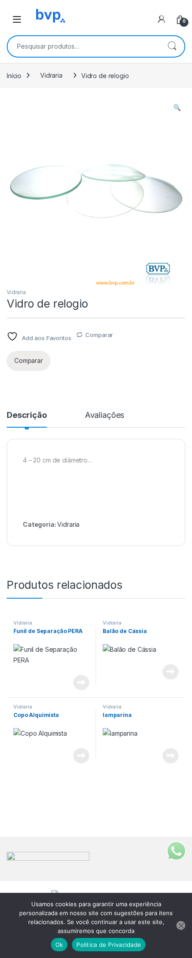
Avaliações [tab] (105, 415)
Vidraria (51, 75)
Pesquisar (171, 46)
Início (14, 75)
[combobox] (83, 46)
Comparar (99, 334)
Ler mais (81, 682)
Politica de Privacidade (108, 944)
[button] (177, 107)
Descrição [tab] (27, 415)
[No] (180, 925)
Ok (59, 944)
